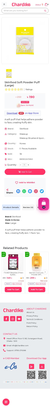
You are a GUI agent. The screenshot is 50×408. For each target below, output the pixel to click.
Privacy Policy (32, 316)
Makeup (24, 134)
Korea (23, 143)
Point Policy (31, 323)
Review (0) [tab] (28, 207)
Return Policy (32, 326)
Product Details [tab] (11, 207)
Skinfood (24, 128)
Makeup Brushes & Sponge (32, 138)
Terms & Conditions (34, 319)
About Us (30, 312)
